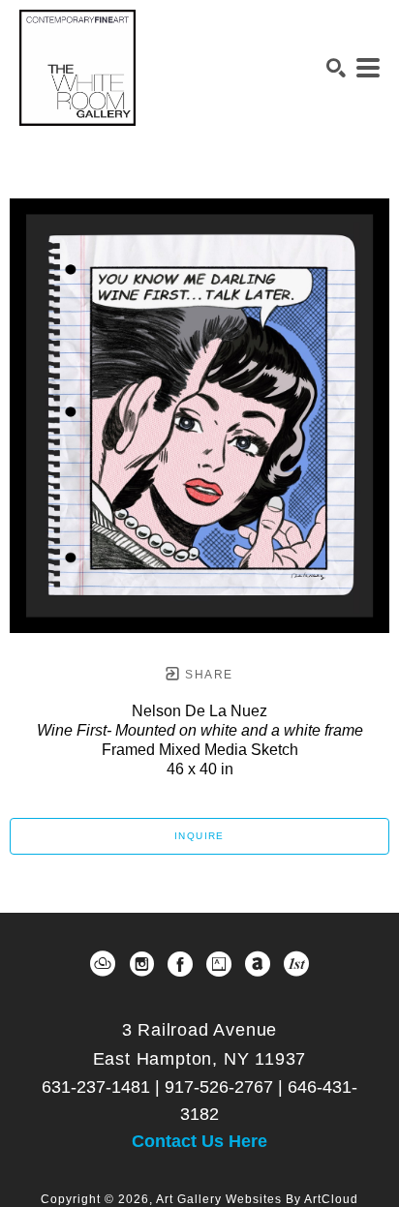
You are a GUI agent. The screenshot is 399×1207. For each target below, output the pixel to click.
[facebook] (180, 964)
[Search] (336, 67)
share (206, 674)
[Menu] (368, 67)
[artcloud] (102, 964)
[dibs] (296, 964)
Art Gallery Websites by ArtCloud (257, 1199)
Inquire (199, 835)
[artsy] (218, 964)
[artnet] (257, 964)
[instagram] (141, 964)
